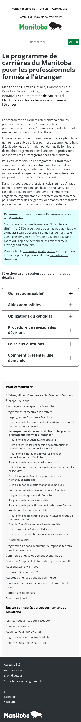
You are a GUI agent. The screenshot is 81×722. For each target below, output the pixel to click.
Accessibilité (12, 664)
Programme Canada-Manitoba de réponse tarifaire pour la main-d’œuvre (39, 548)
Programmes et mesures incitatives (29, 412)
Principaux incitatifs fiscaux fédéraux (30, 529)
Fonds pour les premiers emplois (28, 510)
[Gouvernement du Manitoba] (40, 28)
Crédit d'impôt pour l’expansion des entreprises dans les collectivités (41, 469)
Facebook (10, 697)
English (44, 8)
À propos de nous (17, 401)
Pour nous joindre (17, 598)
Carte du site (59, 8)
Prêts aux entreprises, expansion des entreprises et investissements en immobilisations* (38, 446)
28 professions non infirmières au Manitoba (38, 153)
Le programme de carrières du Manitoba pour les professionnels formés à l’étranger (40, 432)
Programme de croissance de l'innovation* (34, 462)
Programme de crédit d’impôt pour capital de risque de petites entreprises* (41, 517)
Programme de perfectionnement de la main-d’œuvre (40, 505)
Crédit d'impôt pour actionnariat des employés (36, 485)
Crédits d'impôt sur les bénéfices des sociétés (35, 524)
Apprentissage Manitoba (22, 566)
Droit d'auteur (13, 675)
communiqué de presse (39, 251)
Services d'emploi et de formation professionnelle (38, 561)
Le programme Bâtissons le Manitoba (30, 417)
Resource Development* (22, 572)
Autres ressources (19, 539)
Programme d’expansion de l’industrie (31, 495)
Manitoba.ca (11, 87)
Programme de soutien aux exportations (32, 439)
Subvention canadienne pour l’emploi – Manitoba (37, 490)
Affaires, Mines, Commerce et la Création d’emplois (39, 395)
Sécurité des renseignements (23, 681)
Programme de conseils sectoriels (28, 500)
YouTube (10, 702)
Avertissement (13, 670)
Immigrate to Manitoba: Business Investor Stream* (38, 534)
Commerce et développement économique (34, 555)
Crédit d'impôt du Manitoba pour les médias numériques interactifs (35, 477)
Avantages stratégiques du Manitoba (30, 406)
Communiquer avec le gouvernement (40, 17)
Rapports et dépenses (20, 593)
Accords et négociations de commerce (31, 577)
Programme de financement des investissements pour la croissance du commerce (42, 424)
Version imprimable (23, 8)
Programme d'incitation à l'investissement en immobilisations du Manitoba (35, 455)
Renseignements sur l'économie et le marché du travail (38, 585)
